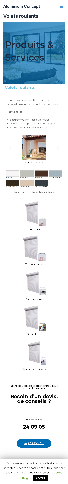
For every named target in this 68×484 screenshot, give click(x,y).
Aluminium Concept (21, 6)
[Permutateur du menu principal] (61, 6)
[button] (25, 162)
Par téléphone (34, 419)
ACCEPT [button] (40, 478)
